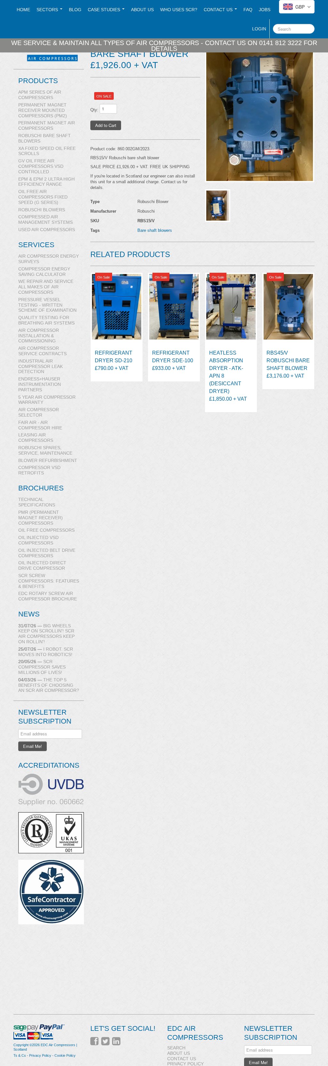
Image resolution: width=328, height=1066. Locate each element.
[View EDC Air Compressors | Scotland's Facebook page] (94, 1041)
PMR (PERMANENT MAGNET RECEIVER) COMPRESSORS (40, 518)
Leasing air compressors (35, 437)
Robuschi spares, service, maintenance (45, 450)
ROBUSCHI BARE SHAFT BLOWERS (44, 138)
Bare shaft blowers (154, 230)
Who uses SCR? (178, 9)
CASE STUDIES (104, 9)
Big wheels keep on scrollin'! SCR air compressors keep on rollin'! (46, 633)
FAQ (247, 9)
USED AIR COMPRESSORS (46, 229)
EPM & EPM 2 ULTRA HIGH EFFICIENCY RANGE (46, 181)
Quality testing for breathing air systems (46, 320)
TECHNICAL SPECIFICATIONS (36, 502)
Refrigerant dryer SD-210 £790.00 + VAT (113, 360)
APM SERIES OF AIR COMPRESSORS (39, 95)
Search (176, 1047)
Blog (75, 9)
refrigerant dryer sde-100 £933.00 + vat (172, 360)
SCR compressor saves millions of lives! (42, 667)
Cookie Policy (65, 1055)
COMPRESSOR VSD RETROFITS (39, 470)
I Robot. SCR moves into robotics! (45, 652)
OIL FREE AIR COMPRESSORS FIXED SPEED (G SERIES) (43, 197)
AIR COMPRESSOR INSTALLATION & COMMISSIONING (38, 336)
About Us (142, 9)
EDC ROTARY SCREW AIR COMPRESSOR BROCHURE (47, 596)
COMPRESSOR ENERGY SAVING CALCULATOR (44, 271)
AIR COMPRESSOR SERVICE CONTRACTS (42, 351)
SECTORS (48, 9)
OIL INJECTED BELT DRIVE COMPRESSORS (46, 553)
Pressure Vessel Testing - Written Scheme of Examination (47, 305)
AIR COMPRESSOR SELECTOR (38, 412)
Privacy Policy (40, 1055)
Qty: (94, 109)
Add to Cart (105, 125)
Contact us (219, 9)
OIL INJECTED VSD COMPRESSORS (38, 540)
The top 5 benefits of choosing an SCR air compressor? (48, 685)
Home (23, 9)
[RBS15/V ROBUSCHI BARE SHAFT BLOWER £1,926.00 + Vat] (260, 110)
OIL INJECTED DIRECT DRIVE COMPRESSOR (42, 565)
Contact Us (181, 1058)
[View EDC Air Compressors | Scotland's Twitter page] (105, 1041)
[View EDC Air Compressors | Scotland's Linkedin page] (116, 1041)
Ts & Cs (19, 1055)
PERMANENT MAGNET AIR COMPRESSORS (46, 125)
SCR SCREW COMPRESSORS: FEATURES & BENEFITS (48, 581)
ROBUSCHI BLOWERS (41, 209)
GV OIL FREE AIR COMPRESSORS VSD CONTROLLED (40, 166)
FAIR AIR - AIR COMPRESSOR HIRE (40, 425)
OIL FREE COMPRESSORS (46, 530)
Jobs (264, 9)
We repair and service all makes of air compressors (45, 287)
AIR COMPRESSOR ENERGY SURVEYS (48, 259)
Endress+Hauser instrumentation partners (39, 384)
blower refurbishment (47, 460)
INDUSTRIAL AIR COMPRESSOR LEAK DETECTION (40, 366)
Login (259, 28)
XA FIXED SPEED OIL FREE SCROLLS (47, 151)
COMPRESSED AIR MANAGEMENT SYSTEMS (45, 219)
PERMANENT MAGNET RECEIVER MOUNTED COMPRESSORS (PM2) (42, 110)
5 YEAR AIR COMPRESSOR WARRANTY (47, 400)
